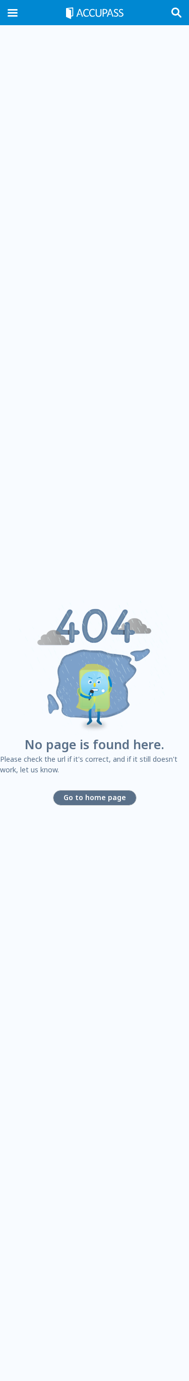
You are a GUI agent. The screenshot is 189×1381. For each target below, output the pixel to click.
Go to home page (95, 797)
